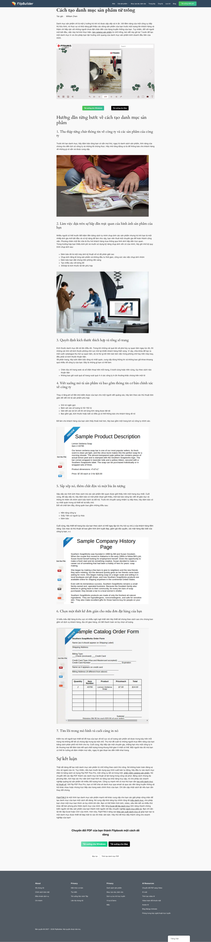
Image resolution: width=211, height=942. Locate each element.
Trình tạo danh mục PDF (110, 856)
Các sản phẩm (122, 4)
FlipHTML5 (61, 797)
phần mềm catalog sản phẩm (136, 773)
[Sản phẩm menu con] (127, 3)
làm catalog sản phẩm (102, 32)
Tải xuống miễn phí (187, 3)
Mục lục (95, 856)
